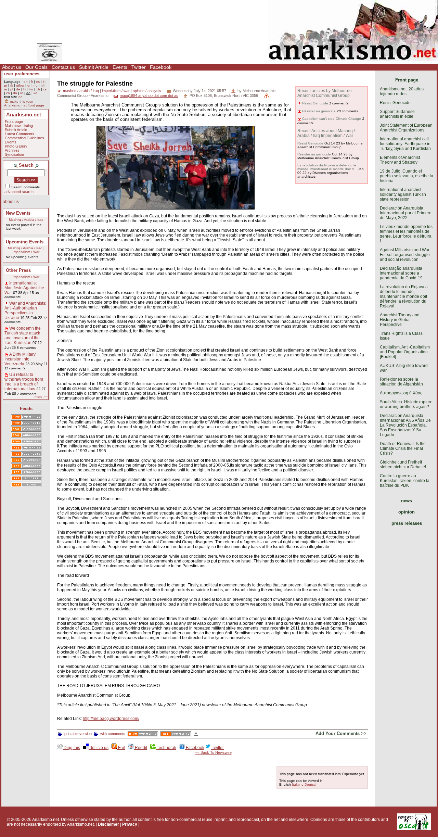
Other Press (18, 270)
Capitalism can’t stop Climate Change (331, 119)
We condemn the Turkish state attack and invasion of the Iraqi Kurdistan (22, 335)
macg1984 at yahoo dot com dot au (149, 95)
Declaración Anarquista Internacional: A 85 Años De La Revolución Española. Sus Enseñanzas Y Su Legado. (405, 425)
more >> (41, 396)
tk (11, 85)
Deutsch (311, 784)
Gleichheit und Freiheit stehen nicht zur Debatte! (403, 464)
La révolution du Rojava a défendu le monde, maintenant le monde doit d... (327, 167)
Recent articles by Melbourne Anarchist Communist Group (324, 93)
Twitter (138, 67)
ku (31, 89)
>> (20, 97)
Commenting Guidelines (24, 138)
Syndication (14, 154)
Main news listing (19, 126)
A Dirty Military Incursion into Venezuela (20, 359)
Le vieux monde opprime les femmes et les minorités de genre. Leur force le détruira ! (406, 233)
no (36, 85)
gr (28, 85)
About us (11, 67)
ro (21, 93)
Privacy (129, 824)
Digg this (71, 747)
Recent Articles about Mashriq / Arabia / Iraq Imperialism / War (326, 133)
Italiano (298, 784)
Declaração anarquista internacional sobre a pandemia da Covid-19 (401, 273)
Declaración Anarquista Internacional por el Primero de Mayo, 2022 (405, 213)
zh (38, 89)
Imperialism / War (26, 252)
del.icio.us (98, 747)
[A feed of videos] (26, 429)
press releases (406, 523)
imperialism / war (116, 91)
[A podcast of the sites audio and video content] (26, 479)
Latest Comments (19, 134)
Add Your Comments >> (340, 733)
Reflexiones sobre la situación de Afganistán (401, 381)
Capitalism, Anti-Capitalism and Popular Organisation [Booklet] (405, 352)
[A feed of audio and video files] (26, 442)
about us (11, 201)
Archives (12, 150)
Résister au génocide (319, 111)
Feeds (26, 408)
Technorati (166, 747)
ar (5, 89)
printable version (78, 734)
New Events (18, 213)
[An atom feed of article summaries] (26, 417)
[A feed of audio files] (26, 435)
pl (11, 89)
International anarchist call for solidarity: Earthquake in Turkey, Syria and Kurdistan (405, 144)
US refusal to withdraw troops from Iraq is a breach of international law (23, 381)
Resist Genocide (315, 103)
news (406, 500)
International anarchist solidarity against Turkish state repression (403, 194)
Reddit (140, 747)
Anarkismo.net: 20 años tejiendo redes (402, 91)
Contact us (63, 67)
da (15, 93)
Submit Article (93, 67)
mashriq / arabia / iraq (81, 91)
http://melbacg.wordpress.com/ (111, 718)
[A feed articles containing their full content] (26, 454)
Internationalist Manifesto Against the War (24, 288)
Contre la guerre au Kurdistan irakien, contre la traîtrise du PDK (404, 480)
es (38, 82)
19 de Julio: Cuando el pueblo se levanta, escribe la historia (406, 176)
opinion (406, 512)
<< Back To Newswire (213, 752)
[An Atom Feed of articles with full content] (26, 423)
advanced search (19, 192)
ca (8, 93)
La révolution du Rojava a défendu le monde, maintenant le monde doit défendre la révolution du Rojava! (404, 296)
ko (35, 93)
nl (42, 85)
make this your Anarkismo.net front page (24, 103)
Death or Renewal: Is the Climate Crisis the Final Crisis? (403, 448)
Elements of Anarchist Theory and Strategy (400, 160)
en (26, 82)
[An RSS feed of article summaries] (26, 448)
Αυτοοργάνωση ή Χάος (401, 393)
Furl (121, 747)
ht (24, 89)
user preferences (21, 73)
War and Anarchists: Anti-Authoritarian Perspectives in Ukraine (25, 310)
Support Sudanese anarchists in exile (397, 114)
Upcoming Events (24, 241)
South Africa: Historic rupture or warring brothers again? (406, 404)
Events (120, 67)
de (18, 89)
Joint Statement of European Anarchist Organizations (406, 127)
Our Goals (36, 67)
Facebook (160, 67)
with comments (112, 734)
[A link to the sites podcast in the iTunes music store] (26, 485)
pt (5, 85)
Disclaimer (108, 824)
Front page (14, 121)
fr (32, 82)
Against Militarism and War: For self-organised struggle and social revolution (405, 255)
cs (45, 89)
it (43, 82)
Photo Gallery (16, 146)
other (20, 85)
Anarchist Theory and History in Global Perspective (400, 320)
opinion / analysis (147, 91)
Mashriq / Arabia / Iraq (26, 219)
